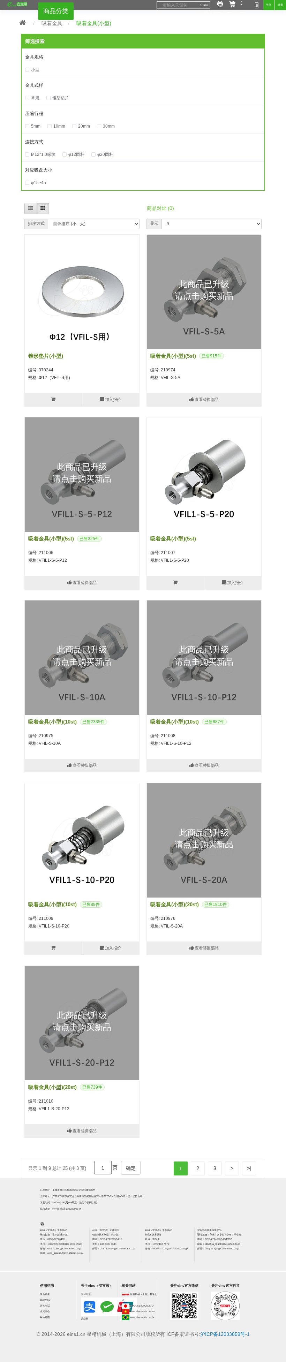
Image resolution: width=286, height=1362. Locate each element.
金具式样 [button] (34, 85)
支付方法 (86, 1294)
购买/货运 (45, 1300)
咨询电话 (45, 1305)
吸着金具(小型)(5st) (173, 356)
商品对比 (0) (160, 208)
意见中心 (45, 1311)
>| (249, 1168)
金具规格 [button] (34, 57)
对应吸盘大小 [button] (38, 170)
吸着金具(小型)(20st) (174, 904)
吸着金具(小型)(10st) (52, 722)
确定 (131, 1168)
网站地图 (45, 1317)
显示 (154, 223)
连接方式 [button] (34, 141)
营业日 (84, 1318)
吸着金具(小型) (93, 23)
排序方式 (36, 223)
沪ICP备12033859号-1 (225, 1334)
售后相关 (45, 1294)
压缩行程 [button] (34, 113)
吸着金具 (52, 23)
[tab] (143, 57)
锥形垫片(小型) (45, 356)
